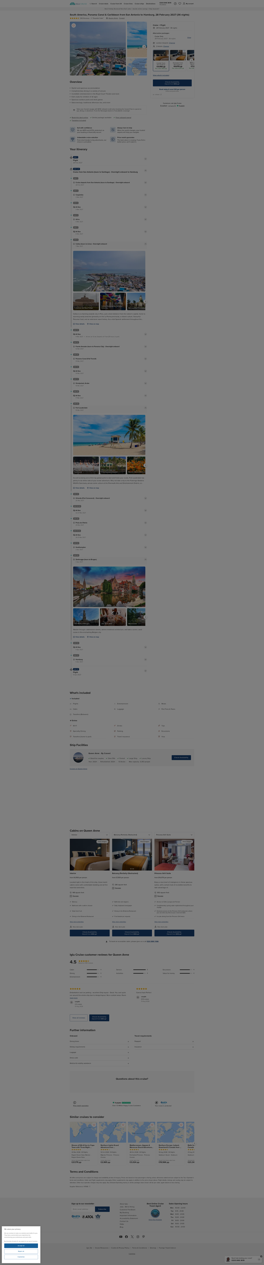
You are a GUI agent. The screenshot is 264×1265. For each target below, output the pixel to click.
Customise (21, 1257)
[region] (21, 1244)
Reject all (21, 1251)
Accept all (21, 1246)
